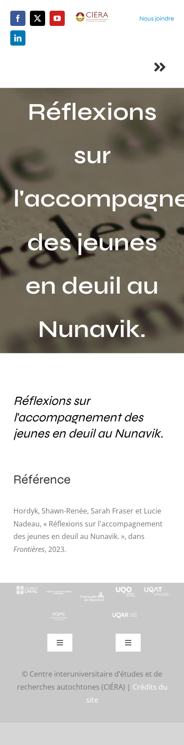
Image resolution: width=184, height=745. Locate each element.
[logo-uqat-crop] (157, 586)
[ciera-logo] (91, 14)
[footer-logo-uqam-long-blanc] (59, 591)
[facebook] (17, 18)
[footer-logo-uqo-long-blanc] (125, 586)
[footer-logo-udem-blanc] (92, 595)
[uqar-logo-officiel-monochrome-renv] (125, 615)
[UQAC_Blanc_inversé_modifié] (59, 614)
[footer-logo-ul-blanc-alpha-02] (26, 586)
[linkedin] (17, 38)
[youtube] (57, 18)
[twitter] (37, 18)
